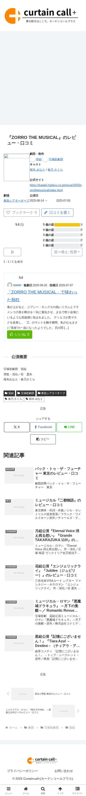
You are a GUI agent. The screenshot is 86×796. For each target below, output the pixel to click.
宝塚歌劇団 (27, 393)
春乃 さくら (55, 169)
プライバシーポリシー (22, 771)
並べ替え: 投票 (65, 252)
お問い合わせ (63, 771)
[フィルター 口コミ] (12, 252)
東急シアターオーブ (16, 200)
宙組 (11, 393)
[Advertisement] (43, 79)
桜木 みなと (37, 169)
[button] (43, 439)
